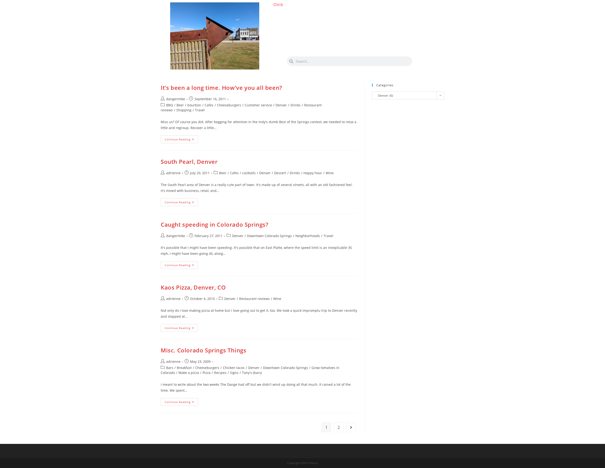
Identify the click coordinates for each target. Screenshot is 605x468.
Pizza (207, 372)
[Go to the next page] (351, 427)
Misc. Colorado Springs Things (203, 350)
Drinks (295, 105)
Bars (169, 367)
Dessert (280, 173)
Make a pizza (188, 372)
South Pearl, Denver (189, 161)
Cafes (209, 105)
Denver (281, 105)
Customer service (258, 105)
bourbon (194, 105)
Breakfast (184, 367)
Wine (330, 173)
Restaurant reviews (254, 298)
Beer (180, 105)
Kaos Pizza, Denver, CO (193, 287)
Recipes (220, 372)
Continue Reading (181, 138)
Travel (200, 110)
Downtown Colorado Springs (269, 236)
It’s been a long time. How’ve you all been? (221, 87)
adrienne (173, 173)
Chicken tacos (234, 367)
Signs (234, 372)
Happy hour (312, 173)
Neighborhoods (307, 236)
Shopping (183, 110)
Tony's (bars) (252, 372)
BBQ (169, 105)
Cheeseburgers (229, 105)
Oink (278, 4)
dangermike (175, 99)
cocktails (249, 173)
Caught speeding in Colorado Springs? (214, 224)
